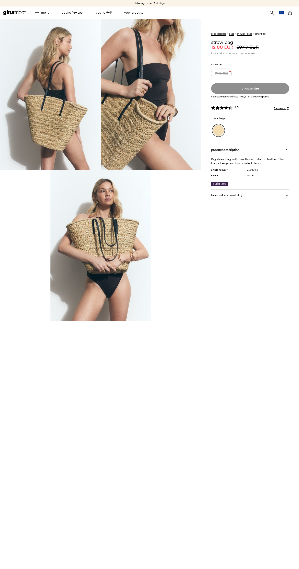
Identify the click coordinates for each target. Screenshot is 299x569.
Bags (231, 34)
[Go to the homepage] (14, 12)
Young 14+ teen (73, 12)
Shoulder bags (244, 34)
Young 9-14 (104, 12)
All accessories (218, 34)
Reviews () (281, 108)
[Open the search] (271, 12)
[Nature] (218, 130)
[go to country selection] (281, 12)
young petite (133, 12)
